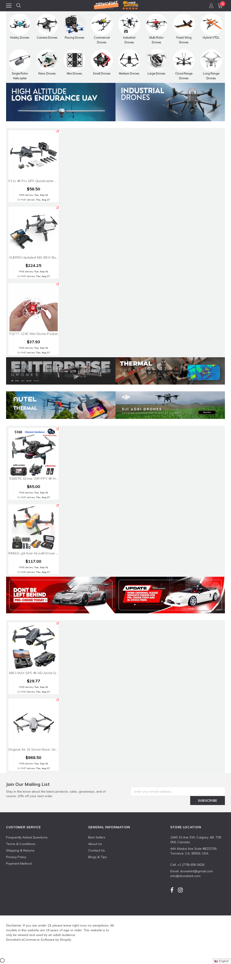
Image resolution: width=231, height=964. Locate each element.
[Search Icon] (18, 5)
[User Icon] (211, 5)
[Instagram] (180, 889)
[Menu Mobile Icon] (9, 5)
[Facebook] (171, 889)
